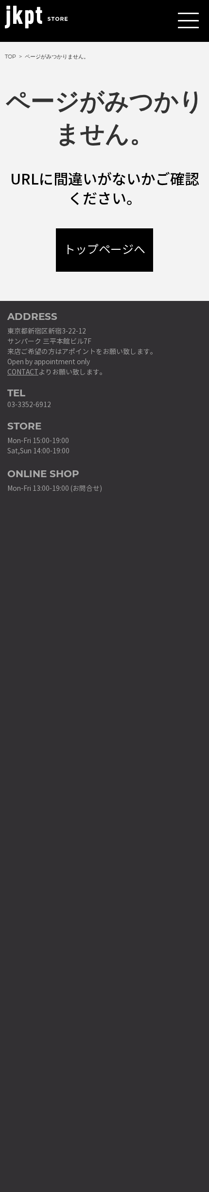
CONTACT (22, 372)
